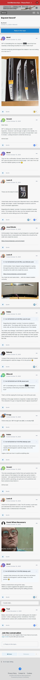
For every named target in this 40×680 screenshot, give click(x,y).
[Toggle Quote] (4, 262)
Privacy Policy (12, 673)
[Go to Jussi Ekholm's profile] (3, 228)
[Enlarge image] (23, 192)
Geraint (9, 119)
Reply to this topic (20, 30)
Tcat (8, 609)
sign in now (5, 636)
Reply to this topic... (11, 644)
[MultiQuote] (2, 111)
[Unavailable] (20, 81)
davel (4, 23)
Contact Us (21, 673)
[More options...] (37, 38)
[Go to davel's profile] (3, 38)
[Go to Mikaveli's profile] (3, 375)
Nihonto (15, 24)
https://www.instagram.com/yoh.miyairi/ (12, 241)
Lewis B (9, 180)
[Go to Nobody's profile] (3, 353)
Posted (13, 39)
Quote (7, 111)
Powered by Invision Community (20, 677)
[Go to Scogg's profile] (3, 416)
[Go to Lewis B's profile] (3, 181)
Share (10, 654)
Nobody (9, 352)
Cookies (29, 673)
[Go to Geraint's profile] (3, 120)
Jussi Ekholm (11, 227)
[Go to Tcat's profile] (3, 610)
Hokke (8, 312)
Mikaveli (9, 374)
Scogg (8, 415)
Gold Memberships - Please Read (18, 2)
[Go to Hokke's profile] (3, 313)
